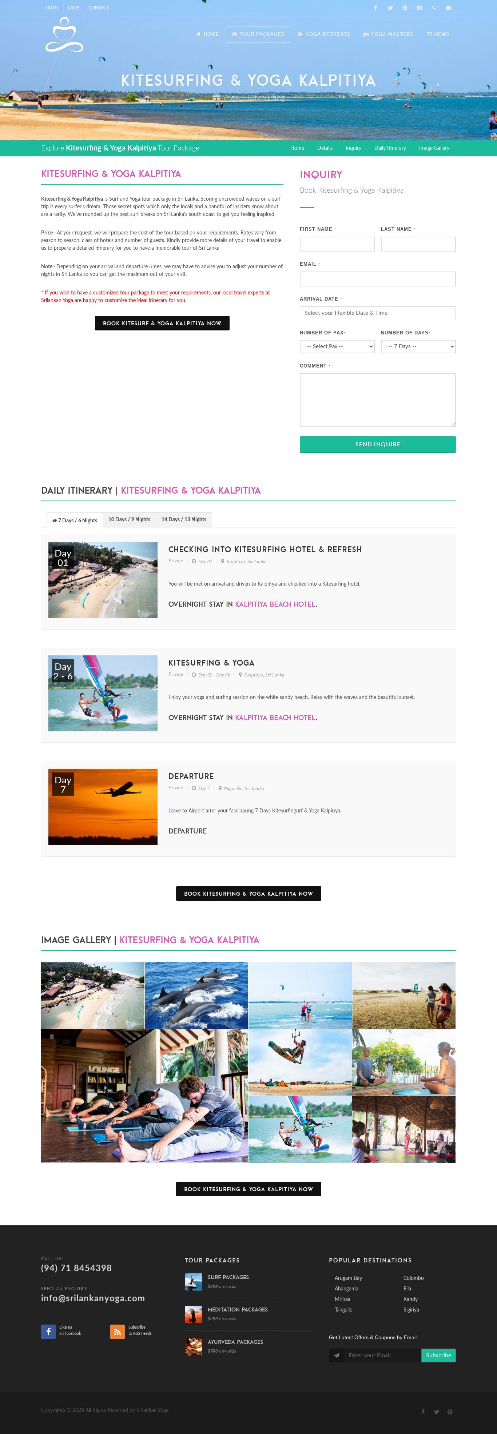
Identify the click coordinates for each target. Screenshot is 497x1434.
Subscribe (438, 1355)
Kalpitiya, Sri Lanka (246, 561)
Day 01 (204, 561)
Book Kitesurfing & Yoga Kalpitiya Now (248, 893)
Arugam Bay (348, 1278)
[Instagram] (419, 8)
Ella (407, 1289)
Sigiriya (411, 1310)
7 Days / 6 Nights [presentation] (77, 520)
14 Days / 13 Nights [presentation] (184, 519)
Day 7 (203, 788)
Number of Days (405, 333)
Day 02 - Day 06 (213, 675)
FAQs (73, 8)
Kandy (410, 1299)
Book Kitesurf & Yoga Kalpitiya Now (162, 323)
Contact (98, 8)
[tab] (75, 519)
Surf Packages (228, 1277)
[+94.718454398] (434, 8)
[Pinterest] (405, 8)
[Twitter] (390, 8)
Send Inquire (378, 444)
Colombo (413, 1278)
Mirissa (342, 1299)
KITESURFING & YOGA (211, 662)
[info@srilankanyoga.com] (448, 8)
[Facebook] (376, 8)
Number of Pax (323, 333)
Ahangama (346, 1289)
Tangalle (343, 1310)
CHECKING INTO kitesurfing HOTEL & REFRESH (265, 549)
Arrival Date (321, 299)
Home (52, 8)
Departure (191, 776)
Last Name (398, 229)
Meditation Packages (238, 1309)
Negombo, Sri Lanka (243, 788)
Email (310, 264)
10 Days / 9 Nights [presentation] (129, 519)
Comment (315, 366)
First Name (318, 229)
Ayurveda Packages (235, 1341)
